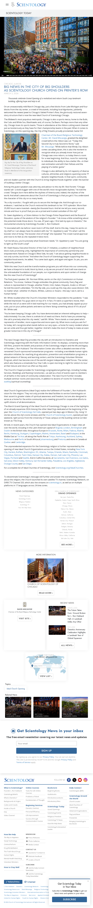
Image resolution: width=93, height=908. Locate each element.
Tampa (50, 452)
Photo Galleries (34, 841)
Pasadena (57, 460)
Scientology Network (31, 886)
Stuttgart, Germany (67, 526)
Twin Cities (27, 455)
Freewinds (73, 818)
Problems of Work (32, 796)
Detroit (17, 455)
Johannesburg (47, 439)
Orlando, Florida (67, 529)
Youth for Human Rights (30, 898)
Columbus (8, 455)
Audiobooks (52, 794)
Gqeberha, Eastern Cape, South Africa (67, 500)
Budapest (74, 433)
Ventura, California (67, 515)
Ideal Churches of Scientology (75, 806)
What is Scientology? (13, 788)
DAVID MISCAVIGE (24, 609)
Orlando (58, 452)
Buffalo (19, 452)
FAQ (5, 812)
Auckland (71, 436)
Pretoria (62, 439)
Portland (14, 458)
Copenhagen (35, 433)
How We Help (10, 834)
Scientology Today (56, 806)
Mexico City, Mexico (67, 509)
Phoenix (75, 455)
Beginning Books (54, 791)
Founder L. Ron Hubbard (13, 791)
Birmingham (76, 427)
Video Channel (9, 815)
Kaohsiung (61, 436)
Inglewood (79, 460)
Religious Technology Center (43, 889)
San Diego (27, 463)
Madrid (80, 430)
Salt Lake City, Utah (67, 538)
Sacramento (59, 458)
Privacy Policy (48, 757)
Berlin (6, 433)
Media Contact (33, 845)
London (66, 427)
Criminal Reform (10, 844)
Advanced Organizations (78, 811)
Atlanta (42, 452)
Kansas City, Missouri (67, 520)
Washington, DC (31, 452)
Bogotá (58, 427)
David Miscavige (27, 889)
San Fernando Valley (43, 460)
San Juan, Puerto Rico (67, 497)
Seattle (26, 458)
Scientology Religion (47, 886)
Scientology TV (24, 505)
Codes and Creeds (11, 805)
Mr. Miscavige (48, 146)
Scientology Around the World (78, 797)
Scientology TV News (55, 820)
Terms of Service (23, 762)
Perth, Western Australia (67, 532)
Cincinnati (82, 452)
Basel (63, 433)
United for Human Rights (12, 898)
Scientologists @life (76, 791)
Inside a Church (9, 808)
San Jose (8, 460)
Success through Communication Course (34, 820)
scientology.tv (55, 482)
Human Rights (9, 855)
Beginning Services (34, 805)
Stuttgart (24, 433)
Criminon (24, 895)
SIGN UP (46, 751)
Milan (65, 430)
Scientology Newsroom (12, 889)
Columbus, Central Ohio (67, 518)
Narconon (32, 895)
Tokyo (52, 436)
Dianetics (19, 886)
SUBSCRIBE (69, 899)
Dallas (47, 455)
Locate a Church (34, 860)
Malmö (45, 433)
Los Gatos (83, 458)
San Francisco (72, 458)
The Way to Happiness (11, 895)
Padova (72, 430)
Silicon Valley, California (67, 535)
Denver (53, 455)
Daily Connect (75, 788)
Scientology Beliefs (11, 794)
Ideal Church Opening (16, 688)
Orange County (11, 463)
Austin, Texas (67, 512)
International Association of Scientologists (41, 892)
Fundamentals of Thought (35, 800)
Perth (21, 439)
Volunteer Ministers (11, 862)
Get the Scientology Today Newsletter (34, 875)
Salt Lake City (64, 455)
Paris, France (67, 503)
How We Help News (24, 507)
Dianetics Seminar (32, 808)
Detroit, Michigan (67, 524)
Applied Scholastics (44, 895)
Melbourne (9, 439)
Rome (59, 430)
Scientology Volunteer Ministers (14, 892)
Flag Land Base (74, 814)
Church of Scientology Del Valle (26, 412)
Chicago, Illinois (67, 506)
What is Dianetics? (10, 798)
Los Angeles (68, 460)
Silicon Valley (18, 460)
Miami (65, 452)
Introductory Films (54, 801)
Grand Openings (24, 496)
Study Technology (10, 841)
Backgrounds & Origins (12, 801)
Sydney (79, 436)
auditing (7, 381)
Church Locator (74, 801)
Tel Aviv (20, 436)
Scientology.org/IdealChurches (69, 467)
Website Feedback (35, 856)
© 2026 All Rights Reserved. (24, 902)
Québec (7, 442)
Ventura (29, 460)
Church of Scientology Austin (59, 415)
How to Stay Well (11, 867)
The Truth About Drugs (12, 851)
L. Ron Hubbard (9, 886)
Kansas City (38, 455)
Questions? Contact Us (36, 853)
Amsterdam (54, 433)
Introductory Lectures (55, 798)
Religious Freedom (24, 502)
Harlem (11, 452)
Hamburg (14, 433)
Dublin (7, 430)
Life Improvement (32, 815)
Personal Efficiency (32, 812)
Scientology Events (25, 499)
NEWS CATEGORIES (25, 491)
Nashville (73, 452)
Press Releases (34, 838)
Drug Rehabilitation (11, 848)
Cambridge (20, 442)
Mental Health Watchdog (13, 858)
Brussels (52, 430)
